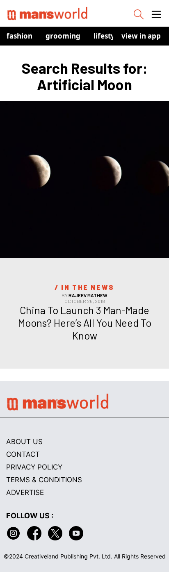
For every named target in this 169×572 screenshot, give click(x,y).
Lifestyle (107, 36)
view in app (141, 36)
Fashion (19, 36)
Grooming (63, 36)
